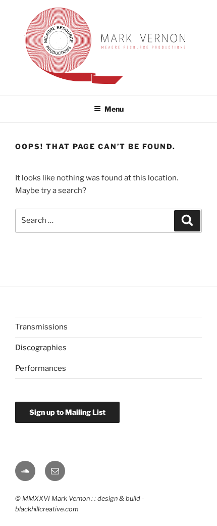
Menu (114, 109)
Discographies (41, 347)
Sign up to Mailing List (67, 412)
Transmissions (41, 326)
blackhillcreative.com (47, 509)
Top (205, 479)
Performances (40, 368)
